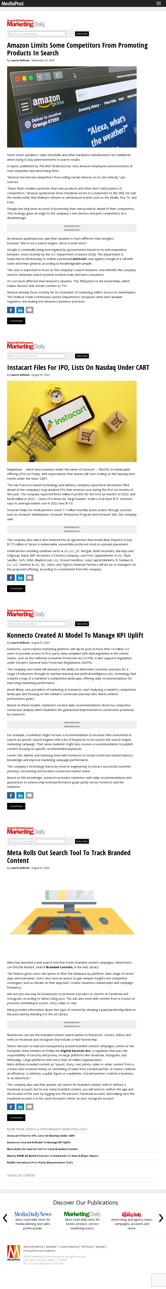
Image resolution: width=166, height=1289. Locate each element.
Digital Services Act (75, 1051)
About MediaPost (33, 1246)
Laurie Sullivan (20, 60)
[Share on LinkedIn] (20, 310)
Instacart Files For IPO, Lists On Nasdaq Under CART (41, 1135)
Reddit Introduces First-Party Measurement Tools (40, 1162)
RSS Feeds (87, 1246)
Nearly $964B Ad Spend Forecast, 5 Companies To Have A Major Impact (52, 1156)
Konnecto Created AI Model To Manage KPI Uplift (39, 1142)
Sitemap (100, 1246)
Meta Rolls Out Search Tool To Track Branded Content (42, 1149)
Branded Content (59, 967)
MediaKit (51, 1246)
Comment (16, 321)
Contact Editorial (68, 1246)
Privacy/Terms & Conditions (39, 1250)
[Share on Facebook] (11, 310)
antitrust (79, 259)
